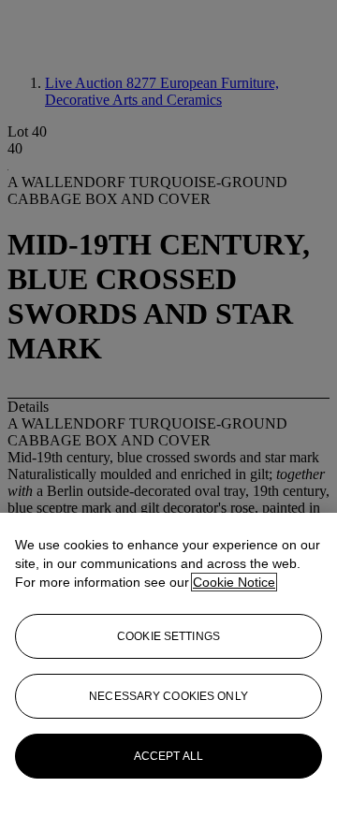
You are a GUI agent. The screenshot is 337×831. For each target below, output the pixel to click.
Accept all (168, 756)
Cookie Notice (234, 582)
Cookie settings (168, 636)
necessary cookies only (168, 696)
